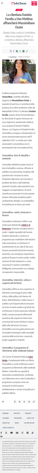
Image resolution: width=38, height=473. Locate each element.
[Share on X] (17, 51)
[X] (6, 433)
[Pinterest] (27, 433)
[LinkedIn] (1, 436)
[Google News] (17, 433)
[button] (3, 3)
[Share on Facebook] (13, 51)
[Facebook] (1, 433)
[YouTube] (11, 433)
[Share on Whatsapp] (20, 51)
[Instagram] (22, 433)
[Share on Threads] (23, 51)
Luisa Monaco (13, 57)
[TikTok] (32, 433)
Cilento (19, 10)
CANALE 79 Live (34, 3)
